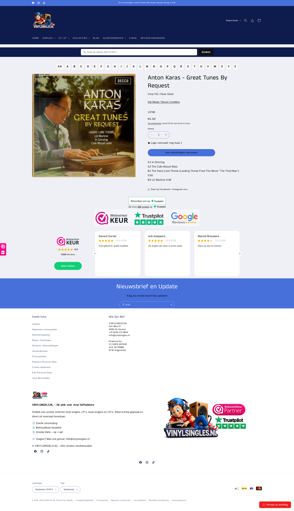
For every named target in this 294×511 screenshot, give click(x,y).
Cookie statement (41, 367)
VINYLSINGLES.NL (47, 500)
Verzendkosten (155, 123)
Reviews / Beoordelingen (45, 345)
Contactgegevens (179, 500)
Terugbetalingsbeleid (84, 500)
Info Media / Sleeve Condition (164, 102)
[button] (49, 38)
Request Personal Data (44, 362)
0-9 (60, 66)
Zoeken (206, 52)
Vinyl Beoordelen (41, 378)
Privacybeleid (39, 356)
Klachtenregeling (41, 335)
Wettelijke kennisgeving (159, 500)
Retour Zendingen (41, 340)
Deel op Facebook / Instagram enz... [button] (170, 189)
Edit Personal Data (42, 372)
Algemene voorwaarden (44, 329)
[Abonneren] (171, 304)
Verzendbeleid (140, 500)
